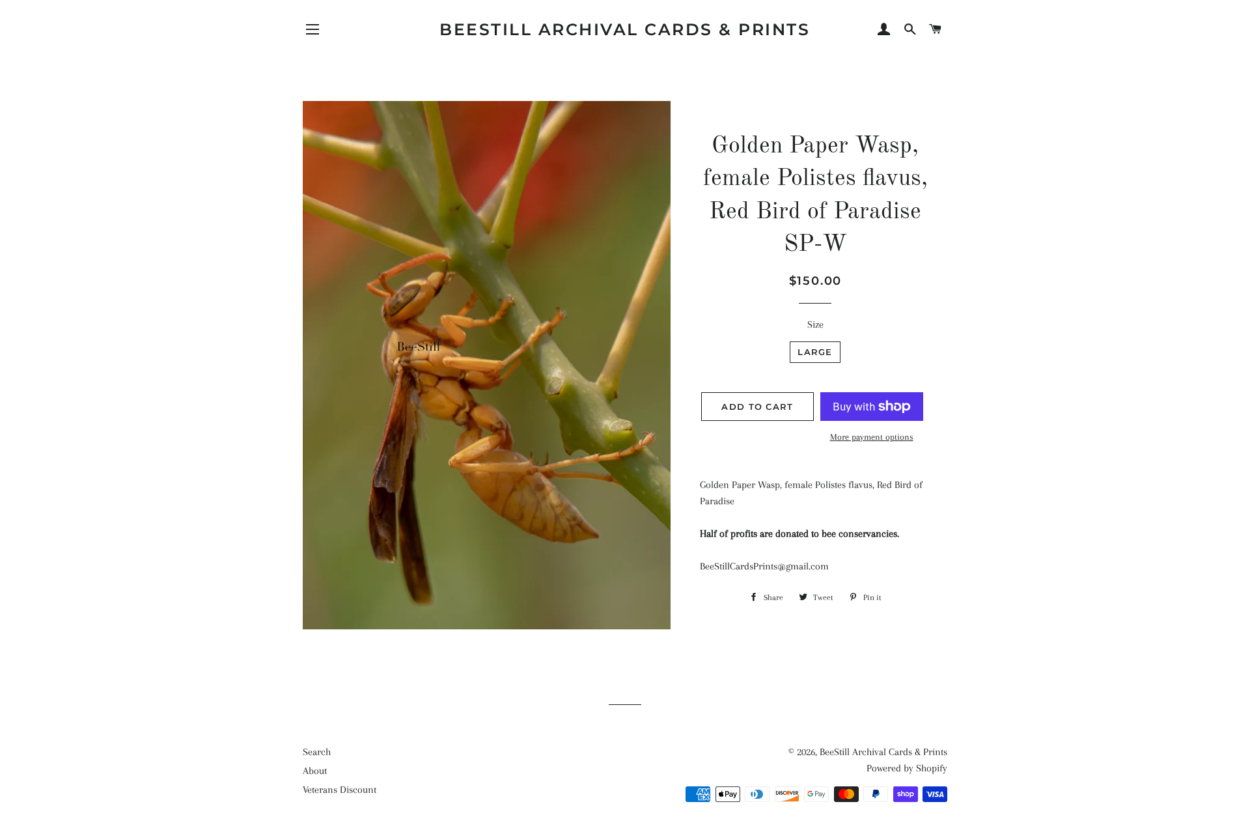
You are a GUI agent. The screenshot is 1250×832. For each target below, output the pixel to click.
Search (317, 752)
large (815, 352)
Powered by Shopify (907, 768)
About (315, 771)
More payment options (871, 437)
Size (815, 324)
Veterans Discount (339, 790)
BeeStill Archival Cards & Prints (624, 29)
